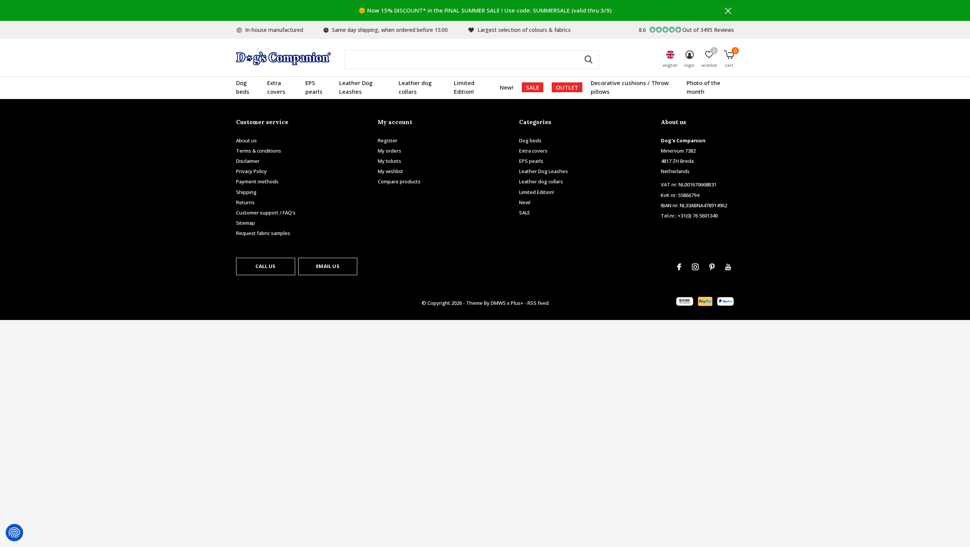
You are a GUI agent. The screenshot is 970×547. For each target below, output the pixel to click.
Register (387, 140)
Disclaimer (248, 161)
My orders (389, 150)
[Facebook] (679, 267)
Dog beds (242, 87)
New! (506, 87)
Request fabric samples (263, 233)
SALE (532, 87)
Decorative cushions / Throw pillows (630, 87)
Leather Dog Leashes (355, 87)
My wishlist (390, 171)
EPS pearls (313, 87)
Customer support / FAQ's (266, 212)
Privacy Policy (251, 171)
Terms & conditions (258, 150)
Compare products (399, 181)
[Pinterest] (712, 267)
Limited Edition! (464, 87)
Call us (265, 266)
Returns (245, 202)
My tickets (389, 161)
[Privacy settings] (14, 532)
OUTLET (567, 87)
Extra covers (276, 87)
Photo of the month (703, 87)
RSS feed (538, 303)
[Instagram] (695, 267)
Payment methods (257, 181)
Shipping (246, 192)
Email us (327, 266)
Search (588, 59)
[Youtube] (728, 267)
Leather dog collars (415, 87)
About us (246, 140)
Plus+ (517, 303)
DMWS (498, 303)
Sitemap (245, 222)
